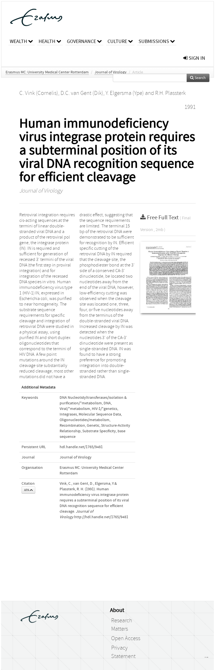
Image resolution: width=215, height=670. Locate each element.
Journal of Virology (111, 72)
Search (200, 78)
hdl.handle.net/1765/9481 (81, 447)
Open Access (125, 638)
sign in (196, 58)
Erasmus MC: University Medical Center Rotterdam (47, 72)
